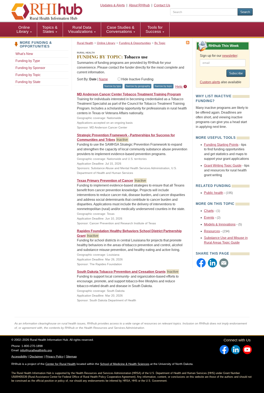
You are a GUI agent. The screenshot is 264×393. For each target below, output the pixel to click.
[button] (201, 263)
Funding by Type (27, 61)
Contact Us (162, 5)
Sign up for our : (219, 55)
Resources (212, 231)
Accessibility (19, 356)
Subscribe (236, 73)
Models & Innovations (220, 224)
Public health (213, 193)
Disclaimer (36, 356)
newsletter (229, 55)
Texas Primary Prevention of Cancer (105, 180)
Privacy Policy (55, 356)
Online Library (23, 29)
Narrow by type (112, 86)
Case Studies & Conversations (120, 29)
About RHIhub (139, 5)
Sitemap (71, 356)
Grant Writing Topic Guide (223, 165)
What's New (24, 54)
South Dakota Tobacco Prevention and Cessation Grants (121, 271)
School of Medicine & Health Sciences (124, 364)
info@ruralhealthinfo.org (36, 350)
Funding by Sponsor (30, 68)
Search (245, 12)
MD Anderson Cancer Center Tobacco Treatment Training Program (129, 94)
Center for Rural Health (60, 364)
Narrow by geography (138, 86)
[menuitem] (24, 29)
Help (179, 86)
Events (209, 217)
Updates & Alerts (112, 5)
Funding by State (27, 82)
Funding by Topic (28, 75)
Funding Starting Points (221, 144)
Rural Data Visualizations (81, 29)
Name (103, 79)
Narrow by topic (163, 86)
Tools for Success (154, 29)
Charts (209, 211)
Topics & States (50, 29)
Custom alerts (210, 82)
